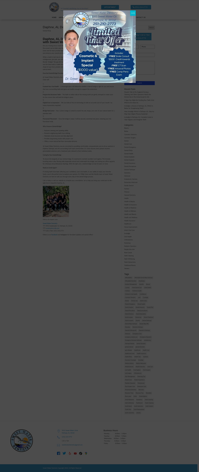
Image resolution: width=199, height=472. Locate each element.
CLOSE (133, 13)
